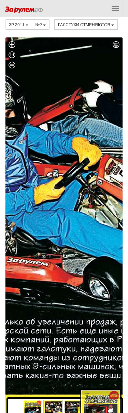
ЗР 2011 (17, 24)
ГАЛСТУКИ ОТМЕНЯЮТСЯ (84, 24)
